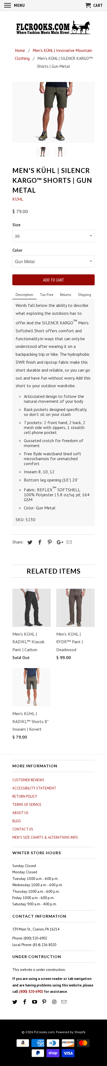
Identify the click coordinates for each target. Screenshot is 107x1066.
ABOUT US (20, 812)
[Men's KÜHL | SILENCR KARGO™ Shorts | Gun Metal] (53, 112)
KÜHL (17, 199)
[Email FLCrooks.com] (64, 1002)
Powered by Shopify (71, 1032)
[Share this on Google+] (58, 542)
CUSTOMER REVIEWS (28, 780)
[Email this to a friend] (68, 542)
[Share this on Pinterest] (48, 542)
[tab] (24, 295)
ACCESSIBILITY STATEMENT (34, 788)
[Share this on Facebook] (39, 542)
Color (17, 250)
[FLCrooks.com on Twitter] (15, 1002)
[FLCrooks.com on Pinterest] (45, 1002)
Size (16, 224)
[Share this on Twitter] (29, 542)
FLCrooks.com (44, 1032)
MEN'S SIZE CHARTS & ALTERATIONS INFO (45, 837)
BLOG (16, 821)
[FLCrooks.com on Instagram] (55, 1002)
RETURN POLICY (24, 796)
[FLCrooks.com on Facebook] (25, 1002)
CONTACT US (22, 829)
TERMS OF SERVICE (26, 804)
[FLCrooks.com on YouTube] (35, 1002)
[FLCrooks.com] (53, 28)
